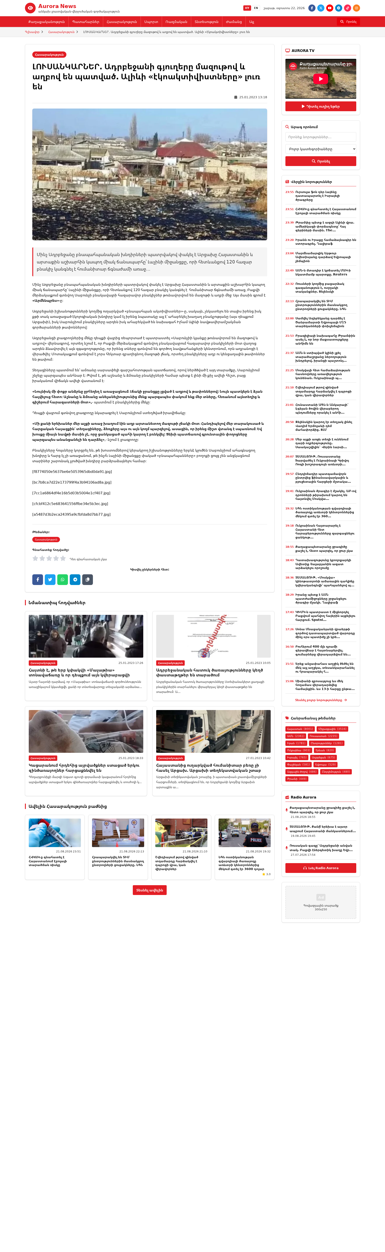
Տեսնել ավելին (149, 890)
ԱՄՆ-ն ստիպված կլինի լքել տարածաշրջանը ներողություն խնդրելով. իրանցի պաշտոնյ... (321, 357)
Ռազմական (176, 21)
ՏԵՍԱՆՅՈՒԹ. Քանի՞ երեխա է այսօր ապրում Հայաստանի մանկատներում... (323, 828)
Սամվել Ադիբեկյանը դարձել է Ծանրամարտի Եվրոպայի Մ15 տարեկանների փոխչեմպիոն (320, 322)
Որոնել (323, 161)
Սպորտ (151, 21)
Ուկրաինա (298, 750)
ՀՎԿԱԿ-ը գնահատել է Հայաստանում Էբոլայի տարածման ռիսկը (48, 861)
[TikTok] (347, 8)
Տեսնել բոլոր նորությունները (319, 700)
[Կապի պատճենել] (87, 579)
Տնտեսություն (207, 21)
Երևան (325, 750)
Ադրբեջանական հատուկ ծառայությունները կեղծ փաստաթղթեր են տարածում (209, 672)
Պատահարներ (85, 21)
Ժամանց (234, 21)
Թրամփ (297, 779)
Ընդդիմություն (336, 772)
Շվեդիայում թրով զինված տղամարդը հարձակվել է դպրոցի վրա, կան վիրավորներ (176, 863)
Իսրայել (297, 757)
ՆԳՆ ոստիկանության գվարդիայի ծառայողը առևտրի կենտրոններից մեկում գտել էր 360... (324, 512)
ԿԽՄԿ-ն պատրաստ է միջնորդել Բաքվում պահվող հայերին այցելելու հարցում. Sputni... (325, 616)
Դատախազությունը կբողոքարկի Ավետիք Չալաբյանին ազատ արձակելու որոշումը (323, 564)
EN (256, 8)
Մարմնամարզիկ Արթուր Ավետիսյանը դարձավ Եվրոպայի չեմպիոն (323, 257)
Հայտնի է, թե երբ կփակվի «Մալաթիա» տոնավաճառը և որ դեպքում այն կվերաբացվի (79, 672)
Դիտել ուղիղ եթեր (323, 106)
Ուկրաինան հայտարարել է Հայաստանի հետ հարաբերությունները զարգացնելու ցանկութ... (324, 531)
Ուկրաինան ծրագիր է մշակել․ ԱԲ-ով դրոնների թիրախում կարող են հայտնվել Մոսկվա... (325, 495)
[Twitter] (320, 8)
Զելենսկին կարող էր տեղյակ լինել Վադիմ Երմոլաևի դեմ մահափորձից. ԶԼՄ (323, 426)
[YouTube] (329, 8)
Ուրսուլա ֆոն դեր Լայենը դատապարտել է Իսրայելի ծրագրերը (317, 196)
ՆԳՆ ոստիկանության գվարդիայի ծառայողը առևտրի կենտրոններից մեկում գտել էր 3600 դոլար (241, 863)
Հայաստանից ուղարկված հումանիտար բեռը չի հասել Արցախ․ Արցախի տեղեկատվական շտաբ (208, 767)
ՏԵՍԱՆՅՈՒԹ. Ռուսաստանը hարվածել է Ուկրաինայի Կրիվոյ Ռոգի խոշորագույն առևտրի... (322, 460)
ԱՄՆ (295, 736)
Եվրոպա (325, 764)
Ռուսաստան (323, 736)
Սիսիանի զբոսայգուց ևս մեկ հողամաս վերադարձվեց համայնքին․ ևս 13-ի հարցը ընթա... (325, 685)
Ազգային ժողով (302, 772)
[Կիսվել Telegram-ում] (75, 579)
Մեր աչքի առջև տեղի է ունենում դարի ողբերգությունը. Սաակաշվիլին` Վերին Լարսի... (321, 443)
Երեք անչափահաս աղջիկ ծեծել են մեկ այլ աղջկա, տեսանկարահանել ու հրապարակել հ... (324, 667)
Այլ (251, 21)
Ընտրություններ (327, 743)
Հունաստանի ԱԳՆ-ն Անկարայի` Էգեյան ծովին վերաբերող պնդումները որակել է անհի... (322, 408)
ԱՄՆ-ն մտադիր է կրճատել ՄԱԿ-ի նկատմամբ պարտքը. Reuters (323, 272)
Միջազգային (332, 729)
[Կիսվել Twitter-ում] (50, 579)
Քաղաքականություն (47, 21)
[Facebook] (311, 8)
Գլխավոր (32, 32)
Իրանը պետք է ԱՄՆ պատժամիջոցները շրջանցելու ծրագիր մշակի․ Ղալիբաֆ (320, 598)
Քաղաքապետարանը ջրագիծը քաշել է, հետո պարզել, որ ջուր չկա (324, 548)
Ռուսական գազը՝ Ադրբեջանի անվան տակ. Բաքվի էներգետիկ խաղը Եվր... (321, 847)
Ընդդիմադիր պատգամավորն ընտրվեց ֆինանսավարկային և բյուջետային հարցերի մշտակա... (323, 478)
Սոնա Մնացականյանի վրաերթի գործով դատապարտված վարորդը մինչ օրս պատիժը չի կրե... (325, 633)
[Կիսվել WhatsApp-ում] (62, 579)
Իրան (296, 743)
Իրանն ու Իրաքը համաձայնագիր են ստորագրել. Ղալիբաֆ (325, 242)
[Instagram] (356, 8)
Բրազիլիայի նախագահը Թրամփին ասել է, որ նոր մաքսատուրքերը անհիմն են (325, 339)
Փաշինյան (298, 764)
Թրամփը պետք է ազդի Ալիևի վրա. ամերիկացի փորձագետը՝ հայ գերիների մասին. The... (324, 226)
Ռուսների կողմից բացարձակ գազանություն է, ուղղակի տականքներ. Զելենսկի (319, 287)
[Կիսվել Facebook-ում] (37, 579)
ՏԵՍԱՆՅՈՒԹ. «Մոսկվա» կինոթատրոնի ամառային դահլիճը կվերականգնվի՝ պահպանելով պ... (324, 581)
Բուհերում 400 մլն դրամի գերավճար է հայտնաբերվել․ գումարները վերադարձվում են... (323, 650)
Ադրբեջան (323, 757)
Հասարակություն (122, 21)
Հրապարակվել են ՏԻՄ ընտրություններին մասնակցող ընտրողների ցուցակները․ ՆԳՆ (118, 861)
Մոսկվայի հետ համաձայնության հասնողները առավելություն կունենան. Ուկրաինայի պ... (322, 374)
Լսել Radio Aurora (323, 868)
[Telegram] (338, 8)
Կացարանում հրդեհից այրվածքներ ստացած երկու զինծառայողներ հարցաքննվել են (84, 767)
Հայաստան (300, 729)
